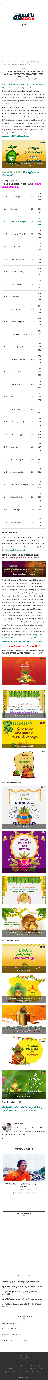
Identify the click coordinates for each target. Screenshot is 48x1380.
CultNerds (40, 1372)
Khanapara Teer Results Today (12, 1334)
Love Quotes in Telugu (9, 1323)
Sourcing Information (35, 1368)
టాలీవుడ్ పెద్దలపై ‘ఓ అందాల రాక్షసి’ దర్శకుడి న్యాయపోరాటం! (22, 1282)
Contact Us (16, 1366)
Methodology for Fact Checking (16, 1368)
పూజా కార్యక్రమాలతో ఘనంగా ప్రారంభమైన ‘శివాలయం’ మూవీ (22, 1287)
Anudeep (21, 79)
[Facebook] (22, 25)
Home (4, 62)
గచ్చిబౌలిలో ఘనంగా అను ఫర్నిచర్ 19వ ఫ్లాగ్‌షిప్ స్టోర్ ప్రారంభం (22, 1299)
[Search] (46, 3)
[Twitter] (25, 25)
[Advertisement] (24, 44)
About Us (8, 1366)
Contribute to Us (26, 1366)
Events (13, 62)
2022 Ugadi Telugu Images (20, 136)
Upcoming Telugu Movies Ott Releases (15, 1340)
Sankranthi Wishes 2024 (10, 1329)
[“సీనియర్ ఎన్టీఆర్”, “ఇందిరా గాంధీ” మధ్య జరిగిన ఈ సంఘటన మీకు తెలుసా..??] (24, 1167)
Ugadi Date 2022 (12, 172)
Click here (30, 1110)
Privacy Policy (39, 1366)
